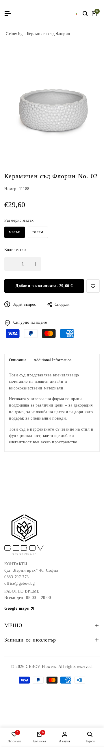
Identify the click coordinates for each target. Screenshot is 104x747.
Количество (15, 249)
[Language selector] (76, 13)
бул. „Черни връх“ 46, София (31, 570)
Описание (17, 360)
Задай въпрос (24, 304)
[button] (93, 286)
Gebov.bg (14, 34)
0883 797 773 (16, 577)
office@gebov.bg (19, 583)
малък (14, 232)
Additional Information (53, 360)
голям (37, 232)
